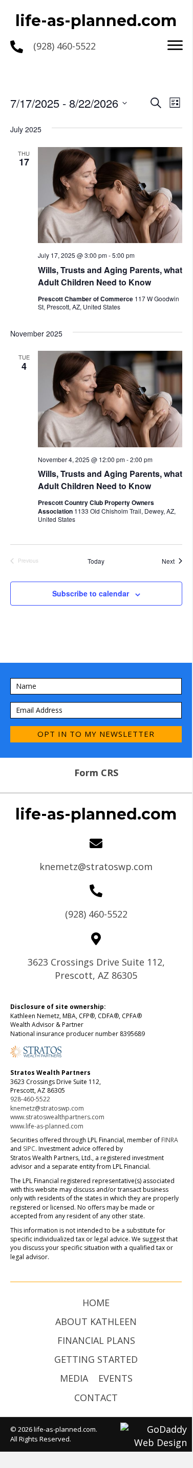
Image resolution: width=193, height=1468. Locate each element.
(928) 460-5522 (64, 46)
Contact (96, 1397)
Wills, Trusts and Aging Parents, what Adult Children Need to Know (110, 276)
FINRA (169, 1140)
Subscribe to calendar (90, 593)
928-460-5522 (30, 1099)
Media (74, 1378)
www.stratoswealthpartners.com (57, 1117)
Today (96, 561)
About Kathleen (96, 1321)
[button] (96, 734)
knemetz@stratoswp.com (96, 866)
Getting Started (96, 1359)
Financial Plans (96, 1340)
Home (96, 1302)
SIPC (29, 1148)
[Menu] (175, 45)
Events (115, 1378)
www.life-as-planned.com (46, 1126)
